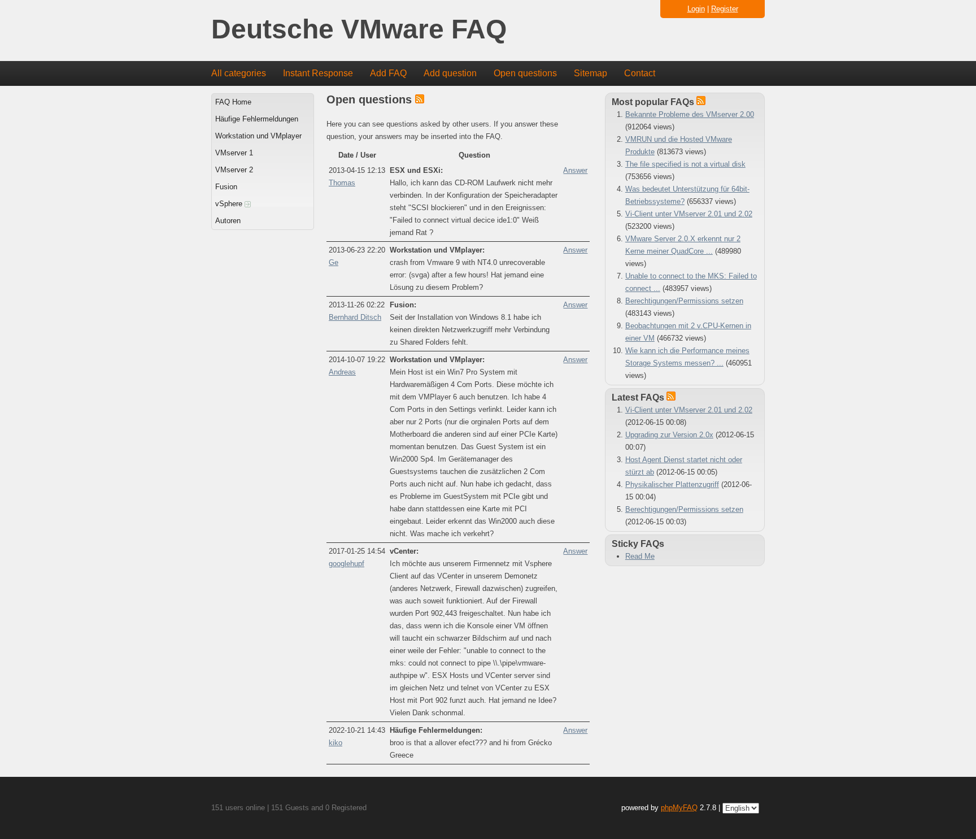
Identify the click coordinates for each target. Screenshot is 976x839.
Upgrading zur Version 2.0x (669, 435)
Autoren (228, 220)
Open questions (525, 73)
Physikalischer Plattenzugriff (672, 484)
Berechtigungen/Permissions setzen (684, 301)
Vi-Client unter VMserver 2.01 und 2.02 (688, 214)
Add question (450, 73)
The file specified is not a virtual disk (685, 164)
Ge (333, 262)
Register (724, 9)
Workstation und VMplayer (258, 136)
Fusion (226, 186)
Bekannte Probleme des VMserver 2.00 (689, 114)
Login (696, 9)
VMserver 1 (234, 153)
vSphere (230, 203)
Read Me (640, 556)
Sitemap (590, 73)
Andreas (342, 372)
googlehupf (346, 563)
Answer (575, 170)
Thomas (342, 183)
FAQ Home (233, 102)
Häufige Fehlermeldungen (256, 119)
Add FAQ (388, 73)
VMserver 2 (234, 170)
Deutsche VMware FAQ (359, 29)
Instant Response (318, 73)
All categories (238, 73)
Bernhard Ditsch (355, 317)
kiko (335, 742)
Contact (639, 73)
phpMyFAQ (679, 807)
